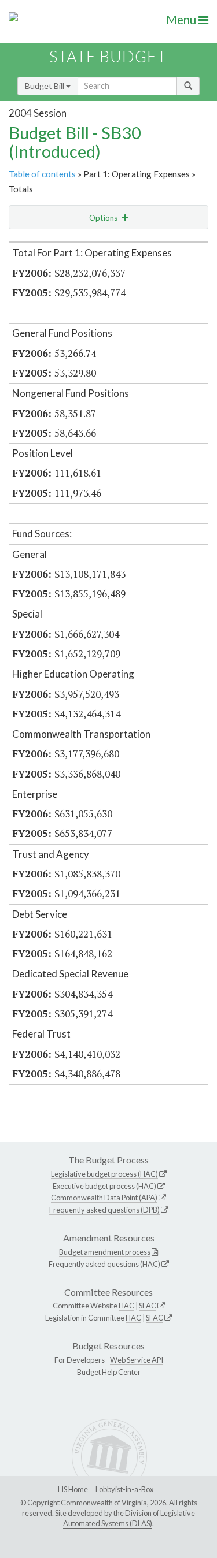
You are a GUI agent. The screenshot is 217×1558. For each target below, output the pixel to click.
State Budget (108, 56)
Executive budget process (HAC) (104, 1186)
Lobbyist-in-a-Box (124, 1489)
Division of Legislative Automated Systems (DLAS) (129, 1518)
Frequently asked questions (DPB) (104, 1209)
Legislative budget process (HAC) (104, 1173)
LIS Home (73, 1489)
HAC (126, 1305)
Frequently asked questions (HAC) (104, 1264)
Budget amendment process (104, 1251)
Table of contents (42, 174)
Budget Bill (45, 86)
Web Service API (136, 1359)
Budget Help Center (109, 1372)
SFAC (147, 1305)
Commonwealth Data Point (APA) (104, 1197)
